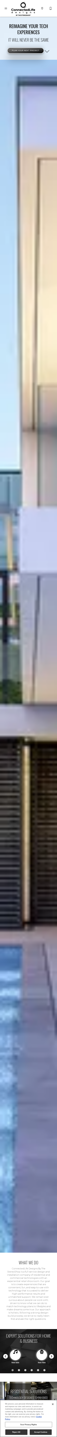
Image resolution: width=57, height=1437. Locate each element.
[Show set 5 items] (44, 1370)
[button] (6, 8)
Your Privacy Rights (28, 1425)
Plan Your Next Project (25, 50)
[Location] (42, 8)
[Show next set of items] (51, 1356)
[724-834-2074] (50, 8)
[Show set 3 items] (32, 1370)
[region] (28, 1418)
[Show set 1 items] (19, 1370)
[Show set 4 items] (38, 1370)
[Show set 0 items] (13, 1370)
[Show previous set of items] (5, 1356)
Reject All (16, 1432)
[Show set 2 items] (25, 1370)
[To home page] (23, 8)
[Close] (53, 1404)
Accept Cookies (40, 1432)
